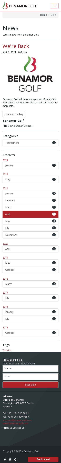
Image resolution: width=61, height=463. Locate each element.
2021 (5, 188)
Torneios (7, 350)
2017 (5, 292)
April (30, 214)
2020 (5, 243)
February (30, 200)
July (30, 228)
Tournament (30, 142)
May (30, 179)
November (30, 234)
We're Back (16, 46)
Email (8, 376)
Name (8, 368)
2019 (5, 257)
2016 (5, 306)
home (43, 14)
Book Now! (43, 459)
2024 (5, 160)
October (30, 269)
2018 (5, 278)
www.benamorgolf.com (15, 423)
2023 (5, 174)
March (30, 207)
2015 (5, 327)
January (30, 165)
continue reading (14, 114)
